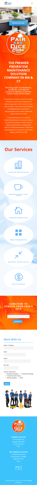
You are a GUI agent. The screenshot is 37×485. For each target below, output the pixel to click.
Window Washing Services (18, 240)
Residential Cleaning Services (18, 217)
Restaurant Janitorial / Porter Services (18, 194)
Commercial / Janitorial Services (18, 172)
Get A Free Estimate (18, 284)
